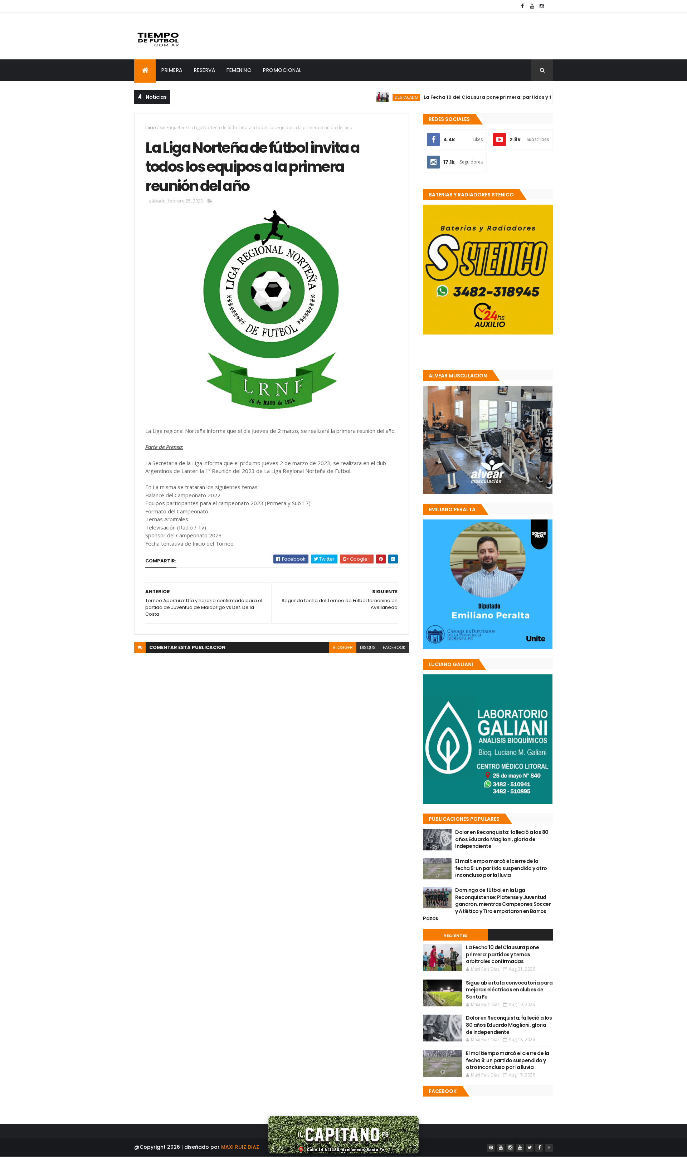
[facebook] (522, 6)
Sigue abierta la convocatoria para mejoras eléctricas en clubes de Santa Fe (509, 989)
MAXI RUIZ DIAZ (240, 1147)
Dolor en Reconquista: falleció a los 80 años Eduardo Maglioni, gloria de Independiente (501, 839)
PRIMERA (171, 70)
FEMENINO (239, 70)
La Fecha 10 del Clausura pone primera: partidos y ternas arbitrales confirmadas (495, 97)
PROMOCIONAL (282, 70)
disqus (368, 647)
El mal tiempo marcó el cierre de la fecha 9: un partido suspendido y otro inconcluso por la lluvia (501, 868)
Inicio (150, 128)
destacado (377, 97)
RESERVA (204, 70)
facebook (394, 647)
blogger (343, 647)
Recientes (455, 935)
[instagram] (542, 6)
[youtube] (532, 6)
